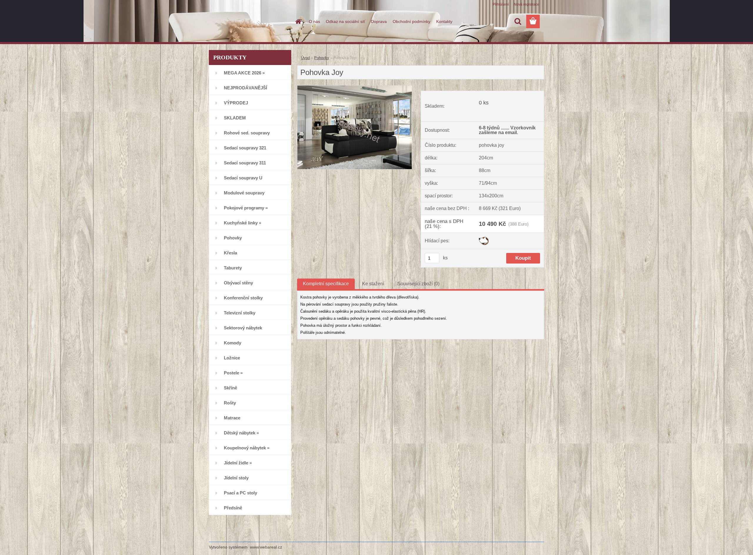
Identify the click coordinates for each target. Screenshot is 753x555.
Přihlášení (501, 4)
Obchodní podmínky (411, 21)
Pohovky (321, 58)
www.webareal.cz (266, 547)
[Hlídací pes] (484, 238)
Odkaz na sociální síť (345, 21)
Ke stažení (373, 283)
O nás (314, 21)
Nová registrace (526, 4)
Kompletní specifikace (326, 283)
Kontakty (444, 21)
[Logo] (249, 21)
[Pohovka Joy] (354, 87)
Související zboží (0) (418, 283)
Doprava (379, 21)
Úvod (305, 58)
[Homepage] (297, 21)
